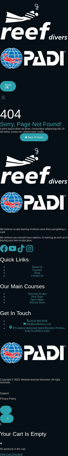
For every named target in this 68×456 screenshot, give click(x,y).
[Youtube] (12, 248)
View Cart (6, 454)
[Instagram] (30, 248)
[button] (34, 97)
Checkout (17, 454)
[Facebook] (4, 248)
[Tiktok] (21, 248)
